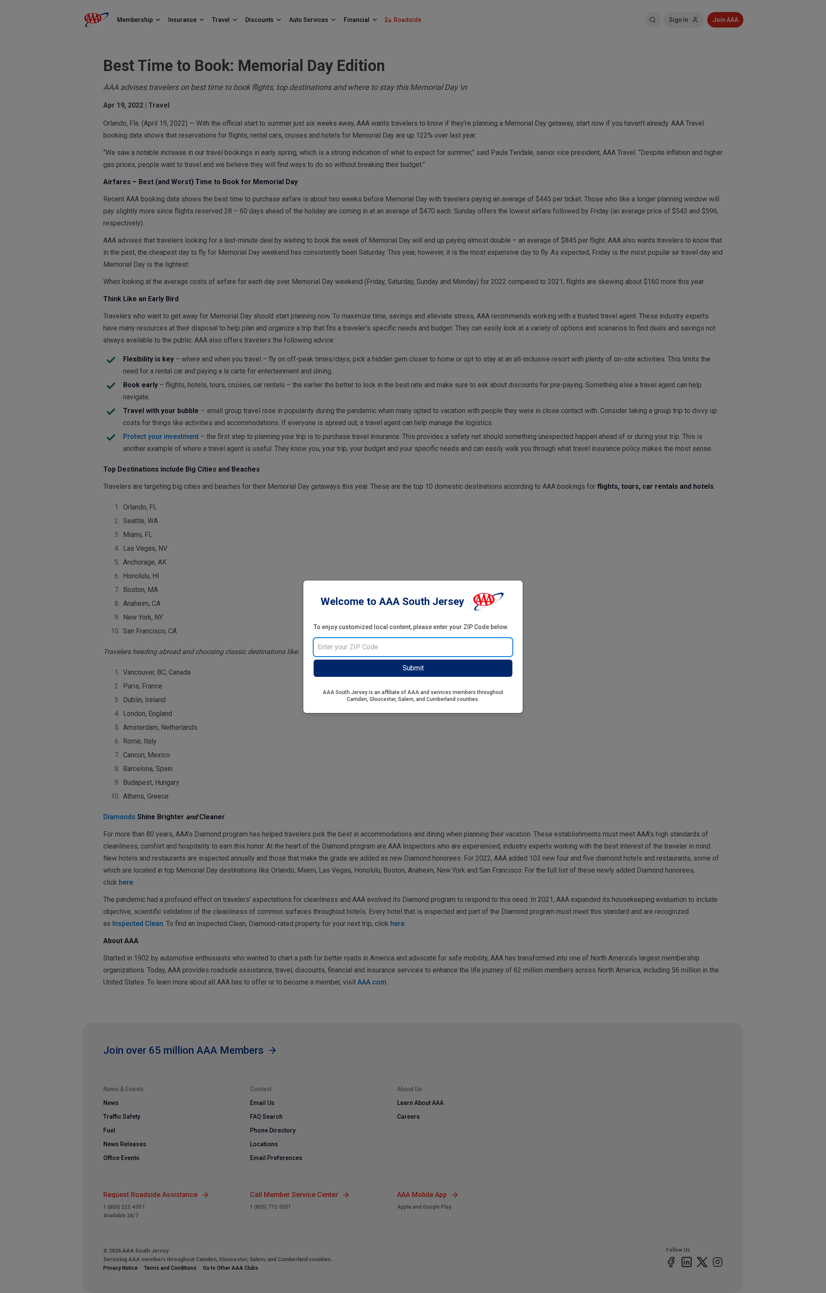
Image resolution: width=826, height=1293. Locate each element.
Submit (413, 668)
